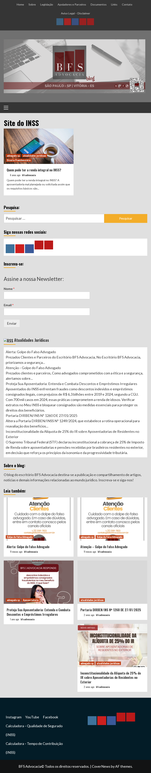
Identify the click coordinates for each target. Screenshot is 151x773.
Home (20, 4)
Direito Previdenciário (18, 160)
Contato (127, 4)
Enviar (12, 323)
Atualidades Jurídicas (31, 340)
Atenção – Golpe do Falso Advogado (33, 368)
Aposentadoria (30, 600)
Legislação (46, 4)
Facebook (50, 717)
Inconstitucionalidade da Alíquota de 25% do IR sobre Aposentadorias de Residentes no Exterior (110, 677)
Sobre (32, 4)
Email (9, 305)
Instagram (13, 717)
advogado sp (13, 155)
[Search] (142, 108)
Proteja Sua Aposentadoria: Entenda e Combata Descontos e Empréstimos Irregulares (71, 383)
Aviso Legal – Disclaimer (75, 13)
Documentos (99, 4)
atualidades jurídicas (34, 155)
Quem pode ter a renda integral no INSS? (34, 170)
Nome (9, 288)
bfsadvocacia (29, 175)
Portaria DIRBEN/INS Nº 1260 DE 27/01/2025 (41, 415)
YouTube (32, 717)
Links (114, 4)
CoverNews (101, 766)
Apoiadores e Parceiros (72, 4)
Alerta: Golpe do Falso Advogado (31, 352)
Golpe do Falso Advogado (19, 537)
